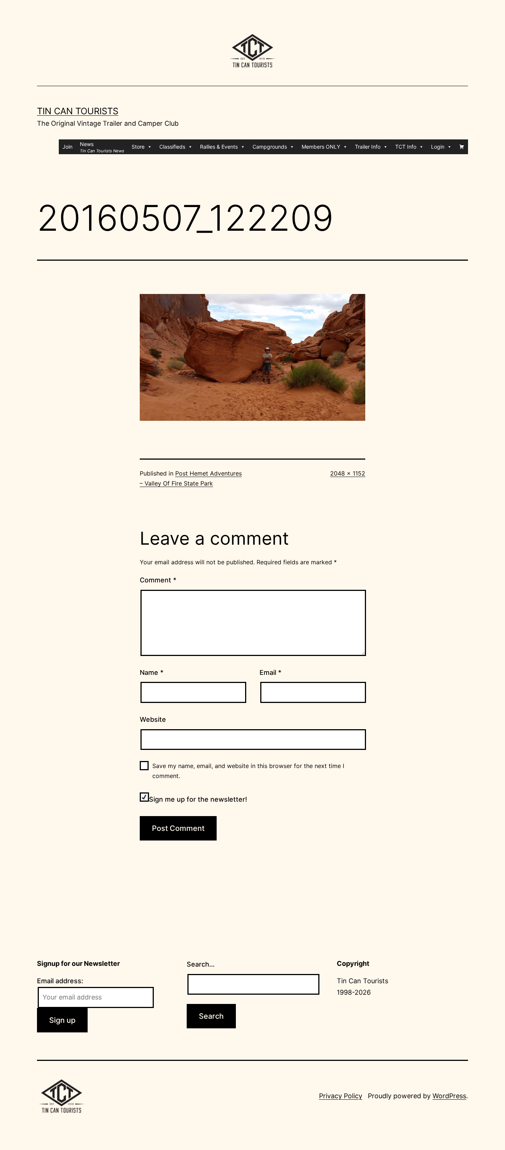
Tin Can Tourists (77, 111)
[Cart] (461, 146)
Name (151, 672)
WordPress (449, 1096)
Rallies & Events (219, 146)
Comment (158, 580)
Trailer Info (367, 146)
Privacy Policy (340, 1096)
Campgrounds (270, 146)
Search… (201, 964)
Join (67, 146)
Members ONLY (321, 146)
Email (270, 672)
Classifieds (172, 146)
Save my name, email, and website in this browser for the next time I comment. (248, 770)
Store (138, 146)
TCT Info (405, 146)
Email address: (60, 981)
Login (437, 146)
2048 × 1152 (347, 473)
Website (153, 719)
